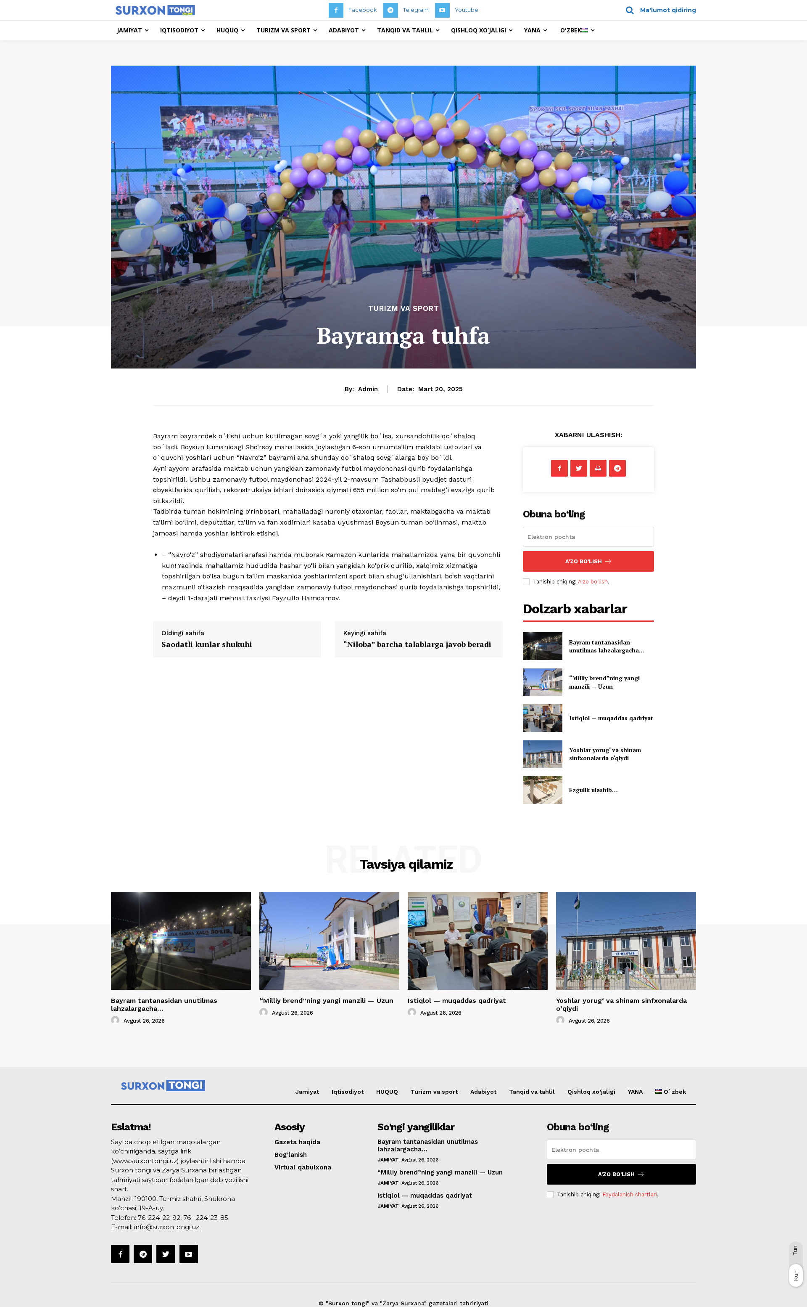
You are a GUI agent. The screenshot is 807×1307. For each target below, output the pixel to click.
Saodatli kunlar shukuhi (206, 644)
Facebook (362, 9)
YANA (635, 1091)
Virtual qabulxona (302, 1167)
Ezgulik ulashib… (593, 790)
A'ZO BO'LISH (583, 561)
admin (368, 389)
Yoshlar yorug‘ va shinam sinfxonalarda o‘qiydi (605, 754)
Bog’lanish (290, 1155)
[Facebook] (336, 10)
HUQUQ (387, 1091)
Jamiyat (307, 1091)
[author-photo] (116, 1020)
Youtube (466, 9)
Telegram (416, 9)
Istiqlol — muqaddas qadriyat (611, 718)
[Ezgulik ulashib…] (542, 789)
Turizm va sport (403, 308)
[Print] (598, 468)
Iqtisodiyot (348, 1091)
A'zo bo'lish (593, 581)
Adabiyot (483, 1091)
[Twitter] (578, 468)
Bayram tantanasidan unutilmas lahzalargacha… (607, 646)
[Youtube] (442, 10)
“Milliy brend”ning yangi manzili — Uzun (604, 682)
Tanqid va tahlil (532, 1091)
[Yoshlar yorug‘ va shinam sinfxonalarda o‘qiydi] (542, 754)
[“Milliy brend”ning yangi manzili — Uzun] (542, 682)
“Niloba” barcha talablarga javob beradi (417, 644)
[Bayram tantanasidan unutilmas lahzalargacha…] (542, 646)
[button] (658, 10)
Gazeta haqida (297, 1142)
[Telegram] (390, 10)
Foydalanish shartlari (629, 1194)
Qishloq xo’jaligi (591, 1091)
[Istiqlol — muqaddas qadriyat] (542, 718)
